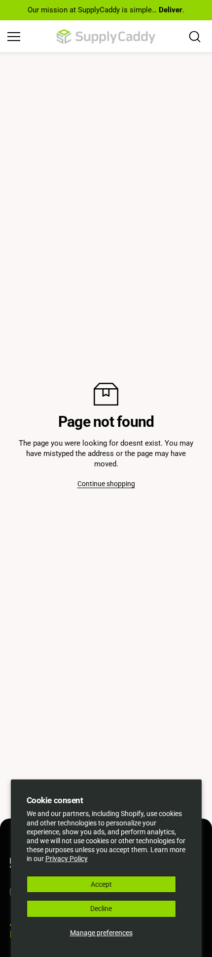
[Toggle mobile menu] (29, 36)
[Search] (195, 36)
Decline (101, 908)
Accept (101, 884)
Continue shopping (106, 484)
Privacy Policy (66, 859)
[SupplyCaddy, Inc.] (106, 36)
